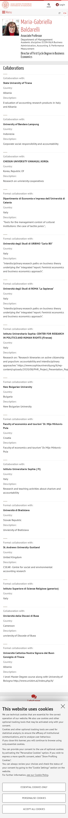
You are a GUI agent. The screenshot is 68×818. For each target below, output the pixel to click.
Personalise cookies (34, 798)
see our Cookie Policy (37, 774)
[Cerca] (49, 5)
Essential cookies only (34, 787)
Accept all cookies (34, 809)
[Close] (63, 706)
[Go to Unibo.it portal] (17, 5)
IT (60, 13)
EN (64, 13)
